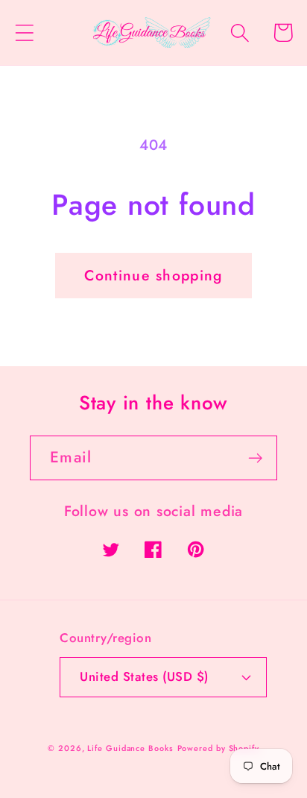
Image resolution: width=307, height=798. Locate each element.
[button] (24, 32)
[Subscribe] (255, 458)
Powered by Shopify (218, 748)
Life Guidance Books (130, 748)
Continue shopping (153, 275)
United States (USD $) (144, 676)
